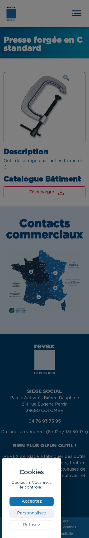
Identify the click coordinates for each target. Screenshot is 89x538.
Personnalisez (31, 513)
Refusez (31, 525)
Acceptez (32, 501)
